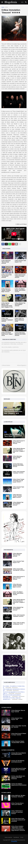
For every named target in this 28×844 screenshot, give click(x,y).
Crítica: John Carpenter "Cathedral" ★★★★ (7, 320)
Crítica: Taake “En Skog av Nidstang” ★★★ (19, 320)
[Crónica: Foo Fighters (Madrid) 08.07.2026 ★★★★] (5, 786)
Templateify (14, 841)
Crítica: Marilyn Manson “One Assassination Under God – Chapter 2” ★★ (7, 305)
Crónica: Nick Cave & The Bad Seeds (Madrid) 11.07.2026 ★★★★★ (18, 770)
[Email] (16, 244)
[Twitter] (6, 244)
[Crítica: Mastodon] (7, 556)
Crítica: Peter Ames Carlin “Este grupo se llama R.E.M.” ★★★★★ (18, 820)
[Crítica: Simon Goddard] (5, 828)
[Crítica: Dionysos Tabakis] (7, 586)
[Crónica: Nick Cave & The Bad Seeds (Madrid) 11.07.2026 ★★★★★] (5, 771)
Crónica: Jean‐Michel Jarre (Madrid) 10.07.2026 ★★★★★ (18, 777)
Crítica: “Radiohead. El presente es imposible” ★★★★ (17, 812)
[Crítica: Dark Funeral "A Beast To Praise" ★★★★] (7, 443)
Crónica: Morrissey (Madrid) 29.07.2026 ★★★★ (20, 334)
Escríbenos (16, 837)
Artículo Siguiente (21, 365)
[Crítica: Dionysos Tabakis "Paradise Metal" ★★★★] (7, 497)
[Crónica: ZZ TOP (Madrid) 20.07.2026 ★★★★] (5, 763)
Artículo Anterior (6, 365)
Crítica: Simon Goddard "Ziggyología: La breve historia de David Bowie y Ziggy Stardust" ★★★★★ (18, 828)
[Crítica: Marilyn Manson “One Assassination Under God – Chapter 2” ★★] (7, 451)
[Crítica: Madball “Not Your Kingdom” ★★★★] (7, 504)
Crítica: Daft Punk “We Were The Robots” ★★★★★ (18, 796)
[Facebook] (2, 244)
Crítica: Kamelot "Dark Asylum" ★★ (20, 261)
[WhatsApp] (9, 244)
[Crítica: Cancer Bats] (7, 571)
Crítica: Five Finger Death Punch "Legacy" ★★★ (7, 334)
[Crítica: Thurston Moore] (5, 805)
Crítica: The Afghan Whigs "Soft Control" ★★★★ (20, 290)
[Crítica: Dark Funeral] (7, 579)
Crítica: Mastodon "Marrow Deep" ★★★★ (6, 262)
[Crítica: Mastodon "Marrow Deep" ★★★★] (7, 458)
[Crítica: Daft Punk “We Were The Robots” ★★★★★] (5, 798)
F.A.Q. (21, 837)
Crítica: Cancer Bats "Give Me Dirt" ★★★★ (6, 276)
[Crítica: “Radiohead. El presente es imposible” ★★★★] (5, 813)
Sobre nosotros (8, 837)
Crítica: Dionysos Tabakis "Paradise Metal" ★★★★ (6, 290)
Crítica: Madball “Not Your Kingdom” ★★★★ (20, 304)
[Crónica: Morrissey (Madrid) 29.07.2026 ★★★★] (7, 466)
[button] (2, 2)
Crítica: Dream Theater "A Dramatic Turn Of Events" (18, 481)
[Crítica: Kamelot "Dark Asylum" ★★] (7, 489)
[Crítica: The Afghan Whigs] (7, 594)
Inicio (2, 7)
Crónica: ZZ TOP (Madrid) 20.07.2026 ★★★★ (17, 761)
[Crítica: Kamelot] (7, 563)
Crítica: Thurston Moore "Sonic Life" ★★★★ (17, 803)
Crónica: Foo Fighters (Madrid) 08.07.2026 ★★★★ (19, 784)
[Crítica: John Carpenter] (7, 617)
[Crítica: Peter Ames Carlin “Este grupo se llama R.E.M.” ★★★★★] (5, 821)
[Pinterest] (13, 244)
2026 (6, 7)
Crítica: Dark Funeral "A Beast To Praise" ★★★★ (20, 276)
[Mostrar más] (19, 244)
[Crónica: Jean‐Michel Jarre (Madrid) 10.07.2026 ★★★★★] (5, 778)
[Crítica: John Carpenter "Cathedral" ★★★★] (7, 474)
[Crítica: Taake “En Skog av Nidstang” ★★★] (7, 625)
